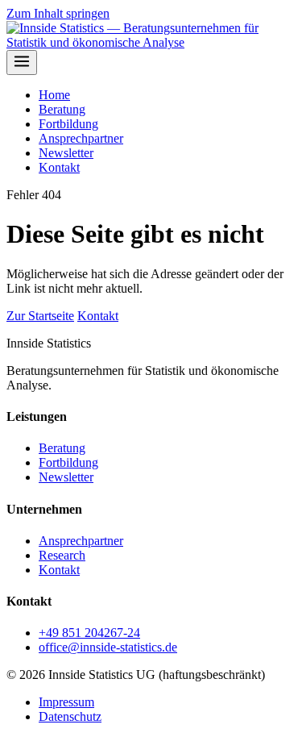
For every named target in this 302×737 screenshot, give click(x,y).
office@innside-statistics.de (108, 647)
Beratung (62, 109)
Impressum (66, 702)
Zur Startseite (40, 316)
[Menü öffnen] (21, 62)
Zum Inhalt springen (58, 13)
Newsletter (66, 153)
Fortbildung (68, 124)
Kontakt (59, 167)
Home (54, 95)
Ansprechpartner (81, 138)
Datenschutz (70, 716)
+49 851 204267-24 (89, 632)
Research (62, 555)
